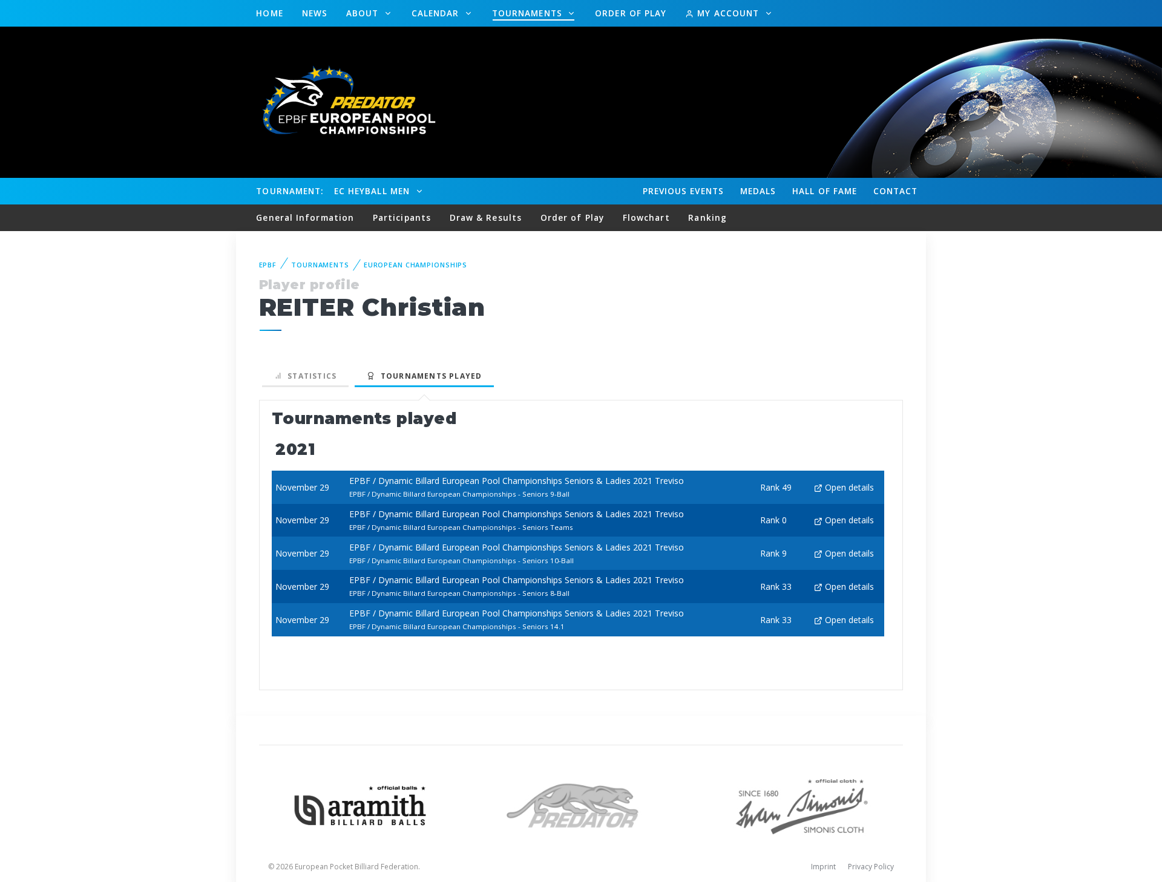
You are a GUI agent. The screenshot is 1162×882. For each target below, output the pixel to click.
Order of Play (630, 13)
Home (269, 13)
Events (683, 191)
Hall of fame (824, 191)
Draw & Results (486, 217)
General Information (305, 217)
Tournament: (289, 191)
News (314, 13)
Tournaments (528, 13)
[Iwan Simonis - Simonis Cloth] (801, 804)
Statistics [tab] (309, 376)
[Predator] (581, 804)
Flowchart (646, 217)
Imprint (823, 866)
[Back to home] (342, 101)
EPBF (268, 264)
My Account (728, 13)
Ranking (707, 217)
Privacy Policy (871, 866)
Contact (895, 191)
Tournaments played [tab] (428, 376)
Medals (758, 191)
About (364, 13)
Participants (402, 217)
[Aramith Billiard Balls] (360, 804)
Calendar (437, 13)
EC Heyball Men (373, 191)
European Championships (415, 264)
